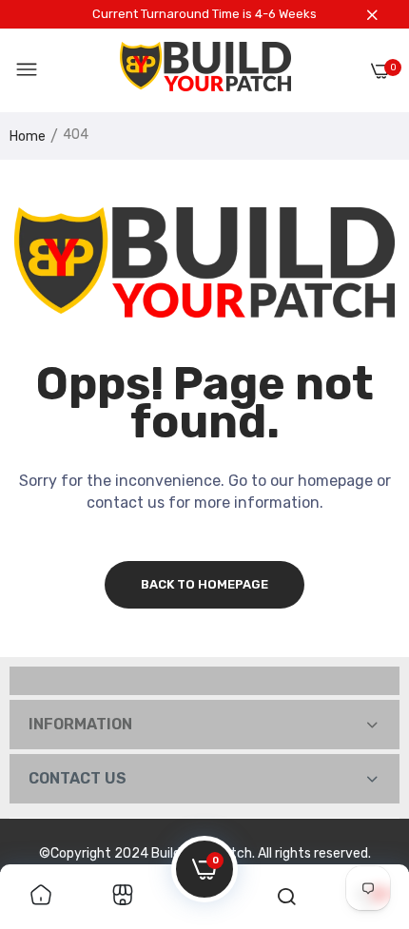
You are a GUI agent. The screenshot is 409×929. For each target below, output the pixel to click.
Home (28, 136)
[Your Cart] (380, 71)
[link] (41, 896)
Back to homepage (204, 584)
